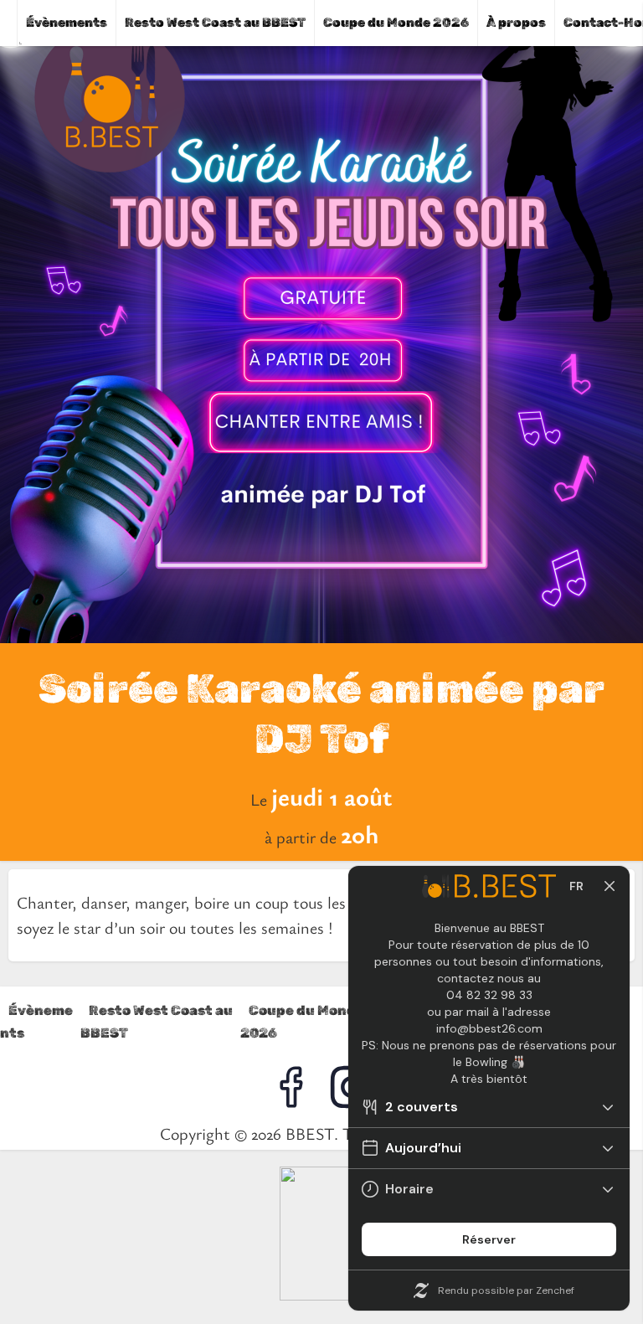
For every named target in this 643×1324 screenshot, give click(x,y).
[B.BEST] (321, 1294)
